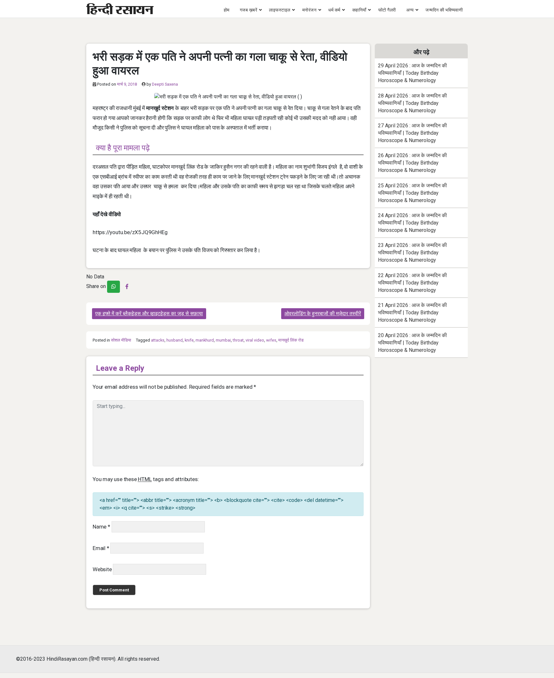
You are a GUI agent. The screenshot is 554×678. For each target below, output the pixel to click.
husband (174, 340)
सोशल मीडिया (121, 340)
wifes (271, 340)
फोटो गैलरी (387, 10)
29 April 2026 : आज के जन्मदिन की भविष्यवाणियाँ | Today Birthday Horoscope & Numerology (412, 73)
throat (238, 340)
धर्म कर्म (334, 10)
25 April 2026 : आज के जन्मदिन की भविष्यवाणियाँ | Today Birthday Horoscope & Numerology (412, 192)
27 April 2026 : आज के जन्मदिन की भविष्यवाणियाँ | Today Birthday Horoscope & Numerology (412, 133)
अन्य (410, 10)
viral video (255, 340)
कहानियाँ (359, 10)
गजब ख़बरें (248, 10)
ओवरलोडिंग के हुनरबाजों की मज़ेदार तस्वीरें (322, 313)
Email (101, 548)
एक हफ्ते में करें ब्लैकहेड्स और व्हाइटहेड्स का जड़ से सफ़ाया (149, 313)
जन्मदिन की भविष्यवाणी (444, 10)
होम (227, 10)
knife (189, 340)
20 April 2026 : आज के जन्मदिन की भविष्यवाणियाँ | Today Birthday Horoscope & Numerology (412, 342)
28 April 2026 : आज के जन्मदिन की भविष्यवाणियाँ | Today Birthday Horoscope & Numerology (412, 103)
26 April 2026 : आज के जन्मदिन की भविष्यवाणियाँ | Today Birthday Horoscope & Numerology (412, 162)
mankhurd (205, 340)
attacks (157, 340)
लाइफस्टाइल (279, 10)
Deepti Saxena (165, 84)
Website (102, 569)
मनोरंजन (309, 10)
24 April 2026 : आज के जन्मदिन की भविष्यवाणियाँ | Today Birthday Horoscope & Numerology (412, 222)
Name (101, 526)
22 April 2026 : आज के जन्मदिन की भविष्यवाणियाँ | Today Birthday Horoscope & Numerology (412, 282)
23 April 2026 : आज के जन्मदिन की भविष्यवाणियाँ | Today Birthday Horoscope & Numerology (412, 252)
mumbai (223, 340)
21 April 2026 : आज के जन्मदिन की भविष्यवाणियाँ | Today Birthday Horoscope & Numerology (412, 312)
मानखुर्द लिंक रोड (291, 340)
